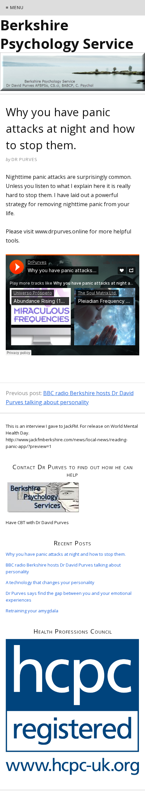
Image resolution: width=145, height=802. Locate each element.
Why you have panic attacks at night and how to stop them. (66, 554)
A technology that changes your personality (50, 582)
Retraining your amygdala (32, 611)
